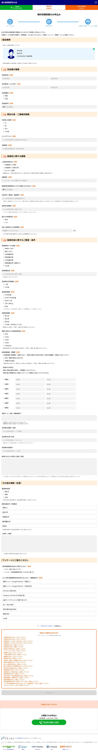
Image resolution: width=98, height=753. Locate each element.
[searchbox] (3, 418)
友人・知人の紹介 (8, 605)
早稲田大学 (5, 517)
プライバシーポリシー (46, 626)
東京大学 (5, 512)
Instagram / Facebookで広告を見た (14, 595)
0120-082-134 (50, 722)
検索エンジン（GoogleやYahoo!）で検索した (17, 581)
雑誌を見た (6, 614)
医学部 (4, 526)
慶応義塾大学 (6, 521)
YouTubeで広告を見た (9, 591)
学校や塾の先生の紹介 (9, 609)
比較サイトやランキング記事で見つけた (15, 600)
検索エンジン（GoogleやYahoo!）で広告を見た (17, 586)
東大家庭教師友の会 (9, 2)
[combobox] (49, 418)
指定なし (5, 508)
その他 (5, 618)
